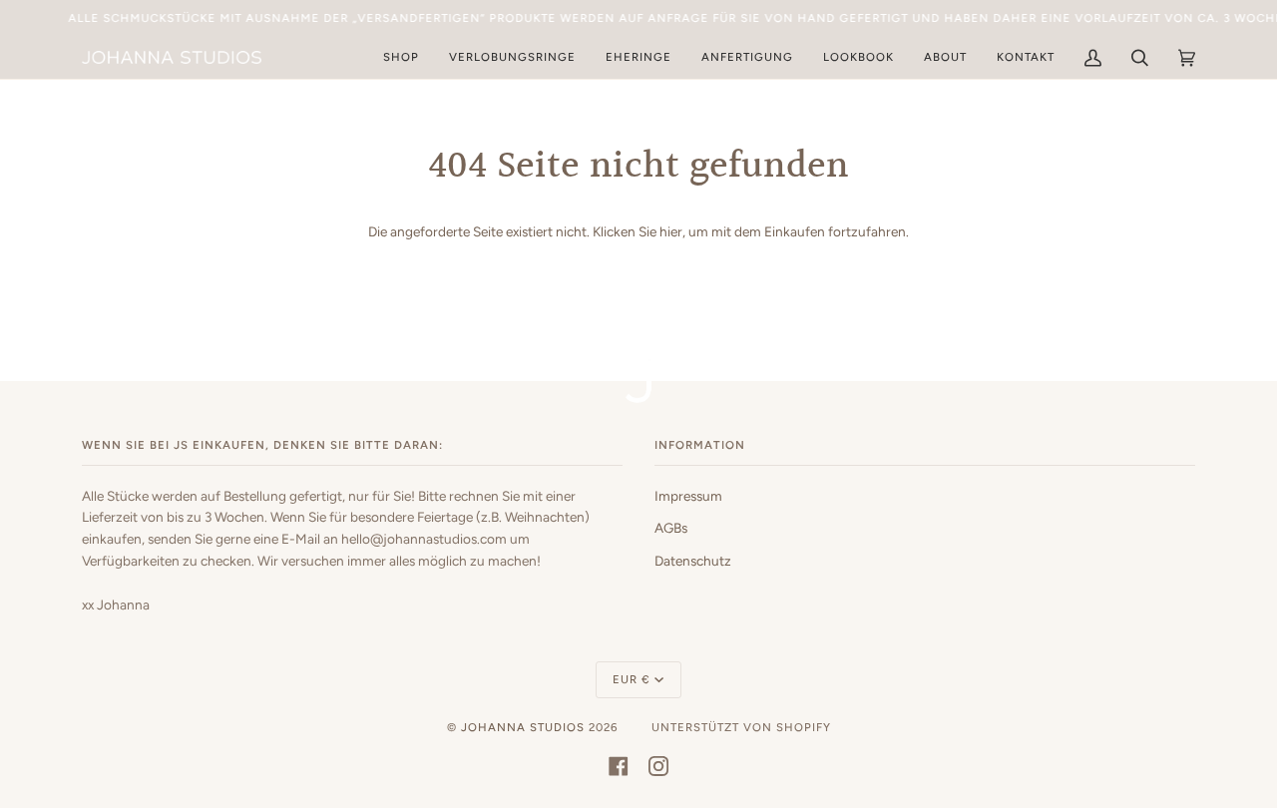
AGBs (670, 528)
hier (670, 231)
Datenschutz (692, 561)
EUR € (631, 679)
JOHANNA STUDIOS (523, 727)
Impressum (688, 496)
